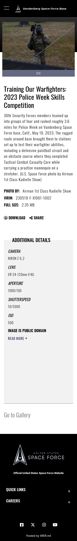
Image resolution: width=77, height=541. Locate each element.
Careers (13, 501)
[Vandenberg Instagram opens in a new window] (44, 525)
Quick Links (15, 489)
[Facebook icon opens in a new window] (22, 525)
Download (16, 217)
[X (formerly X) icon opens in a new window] (33, 525)
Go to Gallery (17, 414)
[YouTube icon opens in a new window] (55, 525)
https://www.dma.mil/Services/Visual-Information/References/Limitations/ (33, 390)
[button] (6, 8)
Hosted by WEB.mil (38, 535)
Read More (16, 338)
